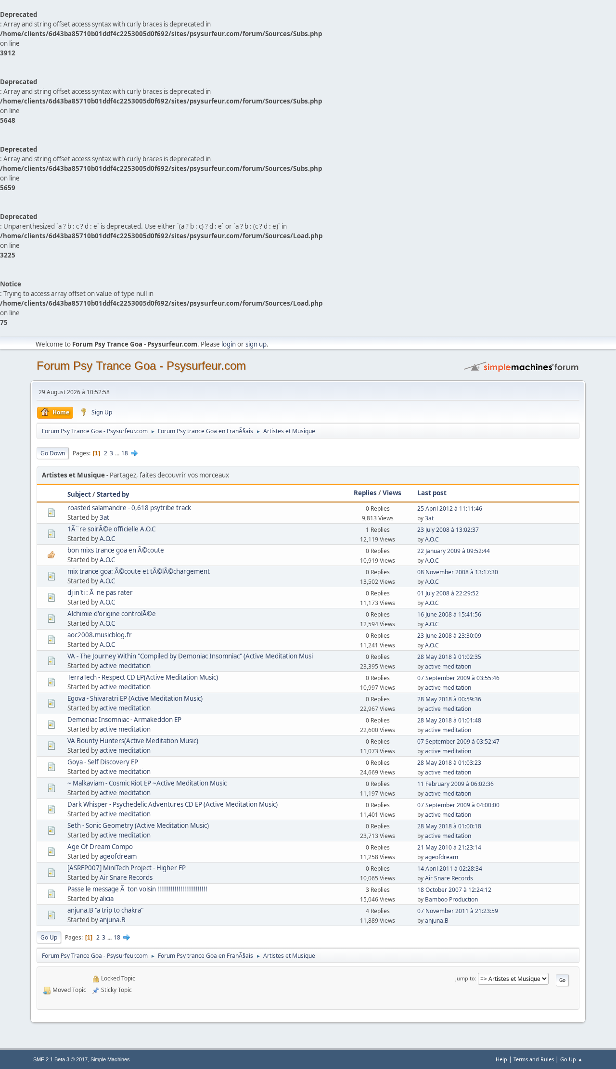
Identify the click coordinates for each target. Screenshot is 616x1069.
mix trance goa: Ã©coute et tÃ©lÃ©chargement (138, 571)
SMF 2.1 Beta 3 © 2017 (60, 1059)
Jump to (465, 978)
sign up (256, 344)
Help (501, 1059)
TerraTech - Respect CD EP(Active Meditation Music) (142, 677)
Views (392, 493)
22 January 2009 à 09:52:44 (453, 551)
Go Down (52, 453)
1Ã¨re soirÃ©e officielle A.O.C (111, 529)
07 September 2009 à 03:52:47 (458, 741)
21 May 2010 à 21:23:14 (449, 847)
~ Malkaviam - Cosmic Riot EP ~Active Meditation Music (147, 783)
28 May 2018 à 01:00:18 (449, 826)
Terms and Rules (533, 1059)
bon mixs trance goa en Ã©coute (115, 550)
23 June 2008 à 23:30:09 (449, 635)
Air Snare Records (126, 877)
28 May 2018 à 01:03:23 (449, 763)
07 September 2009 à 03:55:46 (458, 678)
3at (104, 517)
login (228, 344)
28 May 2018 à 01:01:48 (449, 720)
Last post (432, 493)
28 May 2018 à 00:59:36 (449, 699)
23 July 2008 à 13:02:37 (448, 530)
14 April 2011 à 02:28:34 (449, 868)
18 (124, 453)
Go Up (48, 937)
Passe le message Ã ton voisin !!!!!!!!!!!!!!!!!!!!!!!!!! (137, 889)
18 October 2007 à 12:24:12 (454, 890)
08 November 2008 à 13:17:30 (457, 572)
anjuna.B (113, 919)
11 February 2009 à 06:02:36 (455, 784)
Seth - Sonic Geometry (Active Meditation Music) (138, 825)
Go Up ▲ (571, 1059)
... (118, 453)
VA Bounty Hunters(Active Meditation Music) (132, 740)
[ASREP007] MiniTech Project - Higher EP (126, 867)
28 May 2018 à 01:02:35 (449, 657)
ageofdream (118, 856)
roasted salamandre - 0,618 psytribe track (129, 507)
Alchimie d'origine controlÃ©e (111, 613)
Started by (113, 494)
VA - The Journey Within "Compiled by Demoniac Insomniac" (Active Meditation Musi (190, 656)
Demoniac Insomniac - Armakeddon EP (124, 719)
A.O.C (107, 538)
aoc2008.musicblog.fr (99, 635)
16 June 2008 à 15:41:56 (449, 614)
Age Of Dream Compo (100, 846)
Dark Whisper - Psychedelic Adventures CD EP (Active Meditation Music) (172, 804)
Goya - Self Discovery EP (102, 762)
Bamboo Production (451, 899)
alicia (107, 898)
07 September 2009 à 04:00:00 (458, 805)
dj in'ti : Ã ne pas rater (100, 592)
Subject (79, 494)
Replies (365, 493)
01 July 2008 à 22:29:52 (448, 593)
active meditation (125, 665)
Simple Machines (110, 1059)
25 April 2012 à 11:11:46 (449, 508)
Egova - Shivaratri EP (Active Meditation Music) (135, 698)
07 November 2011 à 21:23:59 (457, 911)
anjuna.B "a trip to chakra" (105, 910)
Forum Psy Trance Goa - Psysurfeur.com (141, 365)
